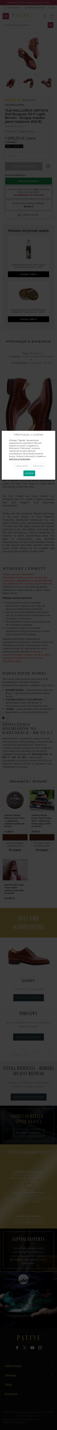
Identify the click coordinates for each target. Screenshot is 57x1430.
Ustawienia (22, 465)
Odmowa (38, 465)
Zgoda (29, 473)
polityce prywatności (19, 459)
